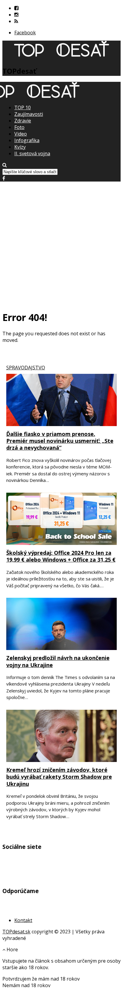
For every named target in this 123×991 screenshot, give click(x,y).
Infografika (26, 140)
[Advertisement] (61, 243)
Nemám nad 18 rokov (26, 985)
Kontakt (23, 920)
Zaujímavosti (28, 114)
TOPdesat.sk (16, 931)
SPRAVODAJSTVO (25, 367)
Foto (19, 127)
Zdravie (22, 120)
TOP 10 (22, 107)
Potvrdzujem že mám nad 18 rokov (41, 978)
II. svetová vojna (32, 153)
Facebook (25, 32)
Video (20, 133)
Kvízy (20, 147)
